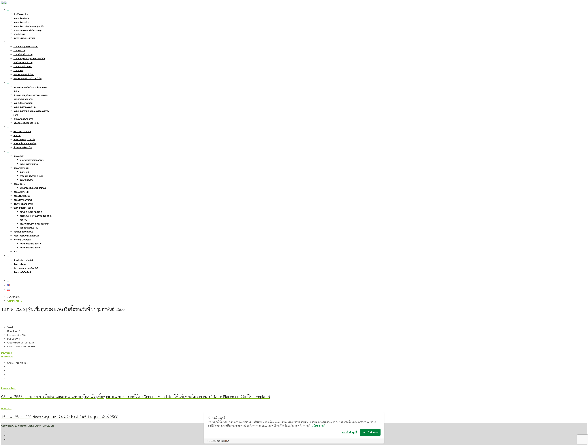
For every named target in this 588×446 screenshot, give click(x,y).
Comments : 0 (14, 301)
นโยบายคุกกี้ (318, 425)
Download (6, 353)
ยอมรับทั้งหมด (370, 432)
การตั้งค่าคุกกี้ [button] (349, 432)
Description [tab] (7, 356)
